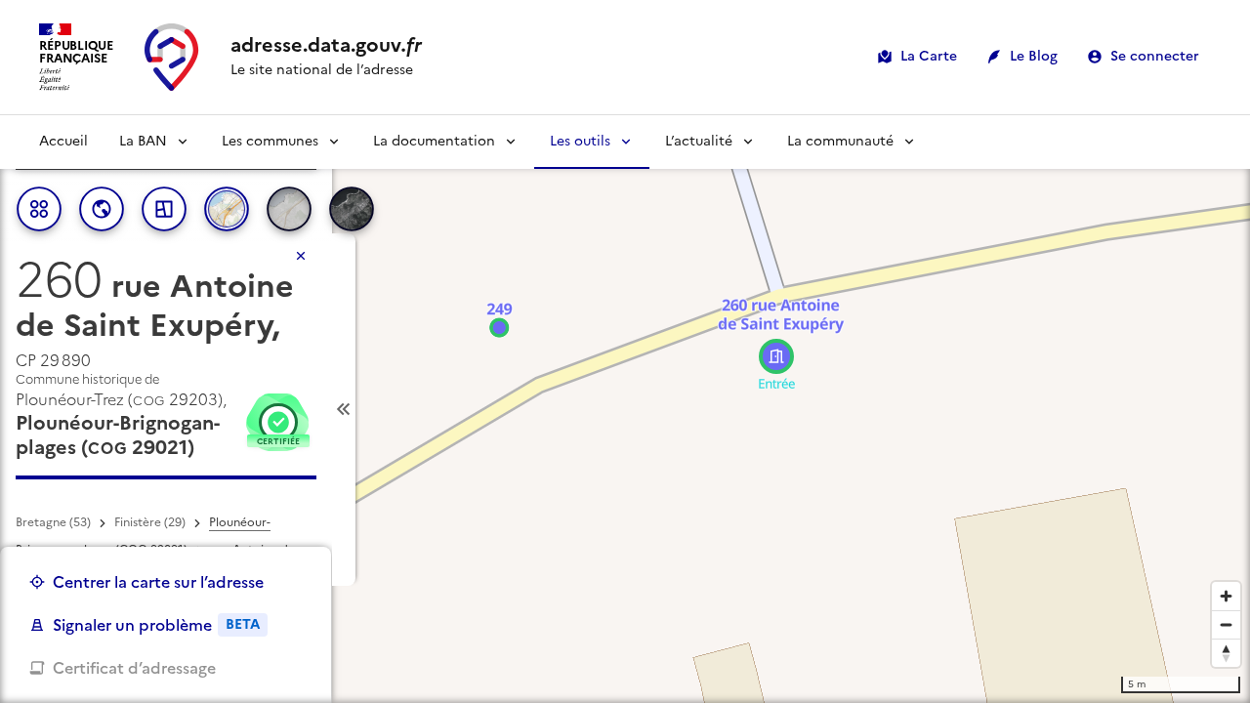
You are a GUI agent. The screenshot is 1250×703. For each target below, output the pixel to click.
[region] (625, 409)
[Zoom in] (1226, 596)
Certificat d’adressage (134, 668)
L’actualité (698, 141)
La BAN (143, 141)
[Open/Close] (343, 409)
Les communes (270, 141)
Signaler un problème (156, 625)
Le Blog (1034, 56)
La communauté (840, 141)
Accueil (63, 141)
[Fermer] (300, 255)
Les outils (580, 141)
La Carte (928, 56)
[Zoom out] (1226, 624)
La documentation (434, 141)
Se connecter (1154, 56)
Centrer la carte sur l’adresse (158, 582)
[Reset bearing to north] (1226, 653)
